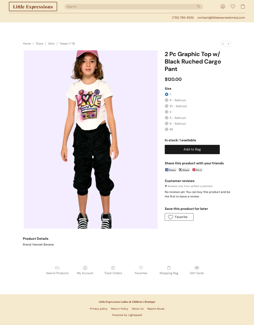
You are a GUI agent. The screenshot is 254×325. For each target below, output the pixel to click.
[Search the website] (198, 6)
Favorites (141, 273)
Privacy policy (98, 308)
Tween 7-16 (67, 44)
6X (171, 129)
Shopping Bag (169, 273)
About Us (138, 308)
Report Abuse (155, 308)
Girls (51, 44)
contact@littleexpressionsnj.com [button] (221, 17)
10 (178, 106)
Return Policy (119, 308)
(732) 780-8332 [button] (183, 17)
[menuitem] (223, 43)
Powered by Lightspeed (127, 314)
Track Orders (113, 273)
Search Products (57, 273)
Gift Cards (197, 273)
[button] (33, 6)
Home (27, 44)
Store (39, 44)
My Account (85, 273)
